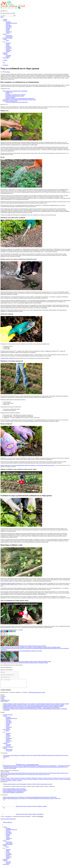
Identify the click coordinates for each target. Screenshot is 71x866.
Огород (5, 20)
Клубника (8, 46)
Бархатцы (13, 773)
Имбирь (58, 773)
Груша (7, 45)
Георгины (33, 773)
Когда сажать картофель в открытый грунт (13, 792)
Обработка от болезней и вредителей (15, 95)
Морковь (8, 28)
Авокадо (2, 773)
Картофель (8, 25)
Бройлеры (21, 773)
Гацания (29, 773)
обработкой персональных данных (37, 692)
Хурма (44, 774)
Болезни (16, 773)
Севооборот (9, 31)
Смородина (9, 50)
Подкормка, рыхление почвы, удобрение (15, 94)
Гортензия (50, 773)
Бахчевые (8, 21)
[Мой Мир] (5, 631)
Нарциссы (14, 774)
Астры (9, 773)
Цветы (4, 34)
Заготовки (8, 55)
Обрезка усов (9, 92)
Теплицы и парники (8, 747)
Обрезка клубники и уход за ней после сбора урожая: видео (20, 98)
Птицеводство (6, 729)
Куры (7, 40)
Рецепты (5, 54)
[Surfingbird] (9, 631)
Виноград (8, 42)
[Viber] (11, 631)
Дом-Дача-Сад (8, 816)
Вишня (7, 44)
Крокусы (66, 773)
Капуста (8, 24)
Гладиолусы (45, 773)
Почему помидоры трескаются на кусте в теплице (15, 790)
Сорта (37, 774)
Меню (2, 17)
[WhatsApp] (13, 631)
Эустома (47, 774)
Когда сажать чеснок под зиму (45, 784)
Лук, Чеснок (9, 26)
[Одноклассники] (3, 631)
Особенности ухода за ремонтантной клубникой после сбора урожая (19, 99)
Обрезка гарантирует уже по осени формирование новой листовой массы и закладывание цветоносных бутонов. (27, 465)
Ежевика (55, 773)
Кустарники (9, 47)
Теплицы (5, 52)
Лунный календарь (7, 37)
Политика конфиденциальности (8, 818)
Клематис (62, 773)
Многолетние (9, 36)
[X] (7, 631)
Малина (8, 49)
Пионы (22, 774)
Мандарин (10, 774)
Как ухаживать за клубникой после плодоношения (15, 91)
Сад (4, 41)
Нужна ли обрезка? (10, 97)
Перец (7, 30)
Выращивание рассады (11, 23)
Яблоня (8, 51)
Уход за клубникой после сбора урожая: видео (17, 102)
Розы (27, 774)
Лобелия (5, 774)
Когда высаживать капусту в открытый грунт (14, 791)
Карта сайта (6, 57)
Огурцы (8, 29)
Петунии (18, 774)
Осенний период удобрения (7, 358)
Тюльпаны (40, 774)
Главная (5, 19)
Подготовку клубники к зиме (7, 583)
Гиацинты (41, 773)
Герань (37, 773)
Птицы (5, 39)
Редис (25, 774)
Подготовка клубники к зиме (10, 100)
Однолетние (9, 35)
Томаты (8, 33)
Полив (7, 93)
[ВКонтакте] (1, 631)
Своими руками (32, 774)
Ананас (5, 773)
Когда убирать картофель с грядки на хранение (14, 788)
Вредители (25, 773)
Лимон (2, 774)
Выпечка (8, 56)
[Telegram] (15, 631)
